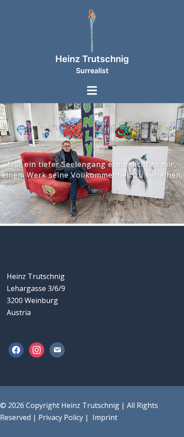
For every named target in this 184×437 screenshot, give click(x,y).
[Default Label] (57, 349)
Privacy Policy (60, 417)
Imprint (104, 417)
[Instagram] (36, 349)
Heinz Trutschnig (92, 59)
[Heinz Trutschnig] (91, 30)
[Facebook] (16, 349)
